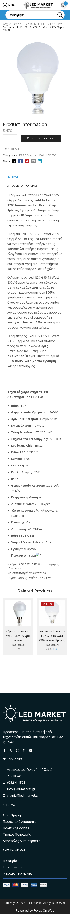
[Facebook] (20, 161)
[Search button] (60, 15)
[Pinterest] (27, 161)
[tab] (13, 177)
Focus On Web (44, 910)
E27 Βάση (56, 24)
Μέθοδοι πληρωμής (18, 873)
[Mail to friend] (33, 161)
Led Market (34, 903)
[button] (7, 625)
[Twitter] (14, 161)
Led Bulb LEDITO (35, 24)
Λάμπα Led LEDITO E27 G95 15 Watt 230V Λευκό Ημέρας (52, 635)
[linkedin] (39, 161)
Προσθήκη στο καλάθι (42, 138)
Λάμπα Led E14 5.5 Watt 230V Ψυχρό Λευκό (18, 635)
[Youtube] (30, 750)
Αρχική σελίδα (12, 24)
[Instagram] (17, 750)
